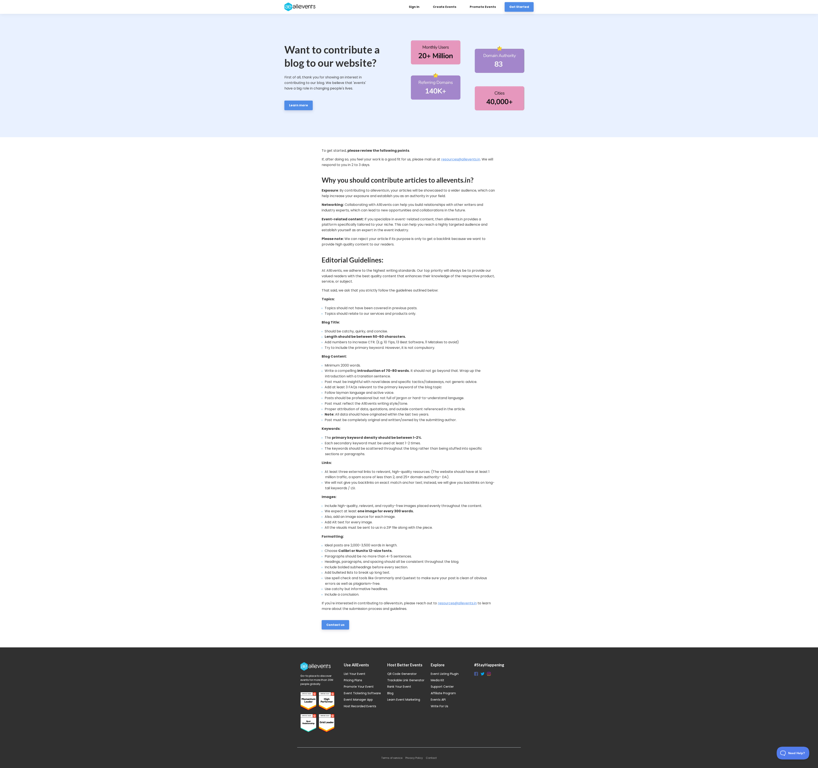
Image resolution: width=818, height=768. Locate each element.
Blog (390, 693)
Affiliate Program (443, 693)
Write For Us (439, 706)
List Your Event (354, 674)
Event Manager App (358, 699)
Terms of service (391, 758)
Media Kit (437, 680)
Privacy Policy (414, 758)
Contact (431, 758)
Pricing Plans (353, 680)
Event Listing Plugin (445, 674)
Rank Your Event (399, 686)
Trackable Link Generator (405, 680)
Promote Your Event (359, 686)
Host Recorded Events (360, 706)
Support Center (442, 686)
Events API (438, 699)
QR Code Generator (402, 674)
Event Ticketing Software (362, 693)
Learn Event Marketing (403, 699)
